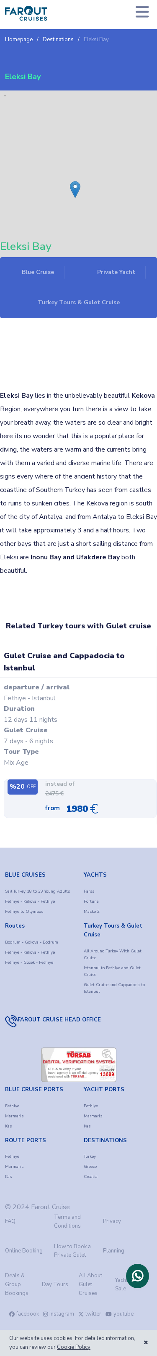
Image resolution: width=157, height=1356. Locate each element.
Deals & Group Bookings (16, 1284)
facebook (27, 1314)
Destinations (58, 39)
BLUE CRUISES (25, 875)
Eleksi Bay (96, 39)
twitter (93, 1314)
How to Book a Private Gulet (72, 1251)
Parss (89, 891)
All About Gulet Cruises (90, 1284)
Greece (90, 1167)
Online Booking (24, 1251)
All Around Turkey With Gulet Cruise (113, 954)
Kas (8, 1126)
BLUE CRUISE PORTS (34, 1089)
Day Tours (55, 1284)
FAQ (10, 1221)
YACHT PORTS (104, 1089)
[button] (72, 183)
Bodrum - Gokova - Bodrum (31, 942)
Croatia (91, 1177)
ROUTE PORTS (25, 1140)
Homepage (19, 39)
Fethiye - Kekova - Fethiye (30, 901)
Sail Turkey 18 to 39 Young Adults (37, 891)
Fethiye (12, 1106)
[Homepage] (26, 13)
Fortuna (91, 901)
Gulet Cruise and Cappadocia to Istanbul (114, 988)
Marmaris (14, 1116)
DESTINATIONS (105, 1140)
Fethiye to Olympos (24, 912)
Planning (113, 1251)
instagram (61, 1314)
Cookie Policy (73, 1347)
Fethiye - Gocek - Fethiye (29, 962)
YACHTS (95, 875)
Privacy (112, 1221)
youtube (123, 1314)
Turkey (90, 1156)
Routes (15, 926)
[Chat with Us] (137, 1276)
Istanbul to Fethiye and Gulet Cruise (112, 971)
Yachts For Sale (127, 1284)
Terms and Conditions (67, 1221)
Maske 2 (92, 912)
